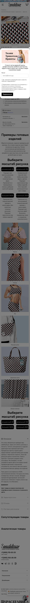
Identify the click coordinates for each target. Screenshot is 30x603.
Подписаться (7, 94)
